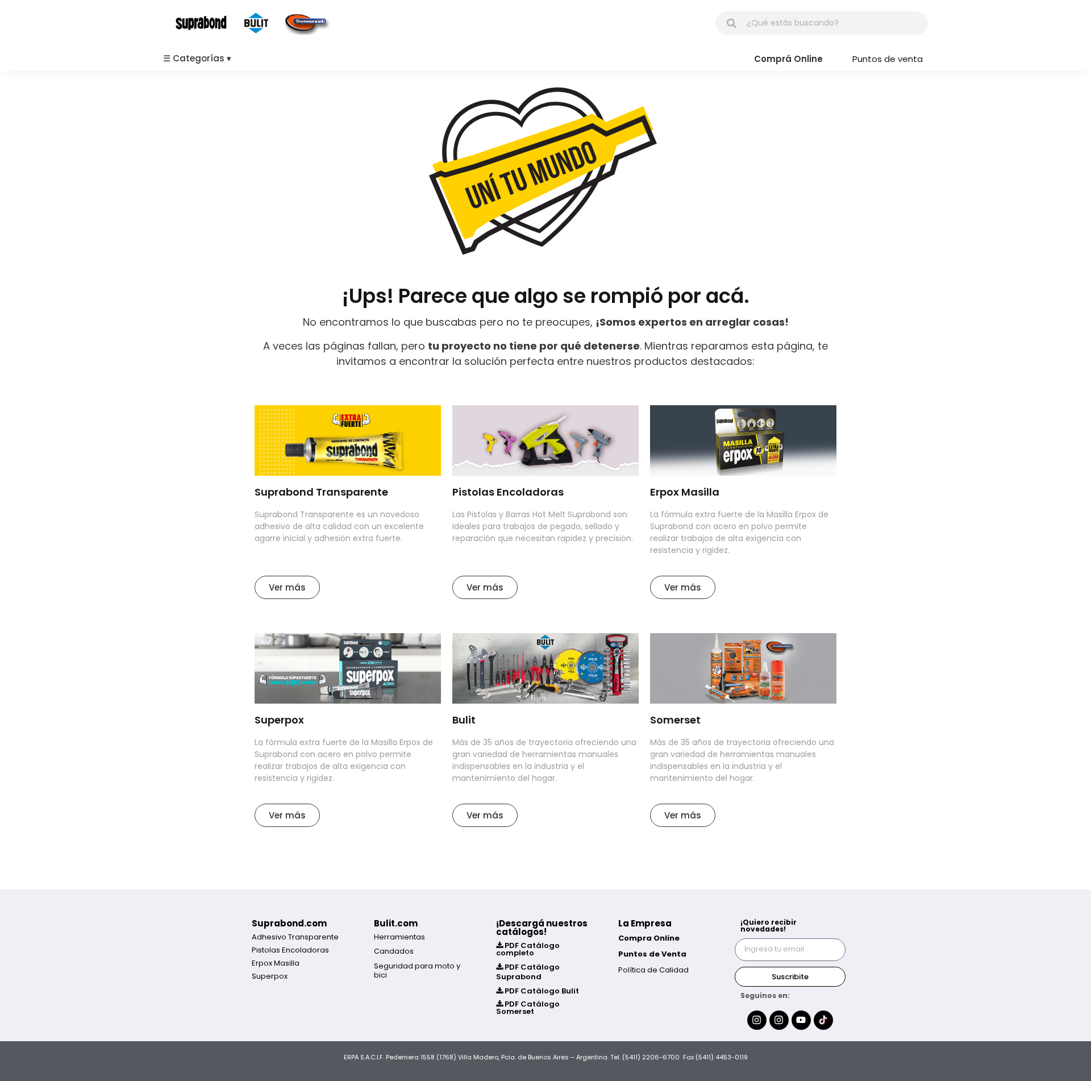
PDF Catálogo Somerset (528, 1008)
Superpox (270, 976)
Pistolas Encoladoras (290, 950)
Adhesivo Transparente (295, 937)
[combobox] (821, 23)
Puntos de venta (887, 59)
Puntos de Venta (652, 954)
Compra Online (649, 938)
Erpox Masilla (275, 963)
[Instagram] (757, 1020)
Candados (394, 951)
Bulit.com (396, 923)
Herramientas (399, 937)
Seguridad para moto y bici (417, 970)
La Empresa (645, 923)
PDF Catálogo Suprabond (528, 972)
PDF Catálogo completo (528, 949)
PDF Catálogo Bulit (541, 991)
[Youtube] (801, 1020)
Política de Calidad (653, 969)
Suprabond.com (289, 923)
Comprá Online (788, 59)
